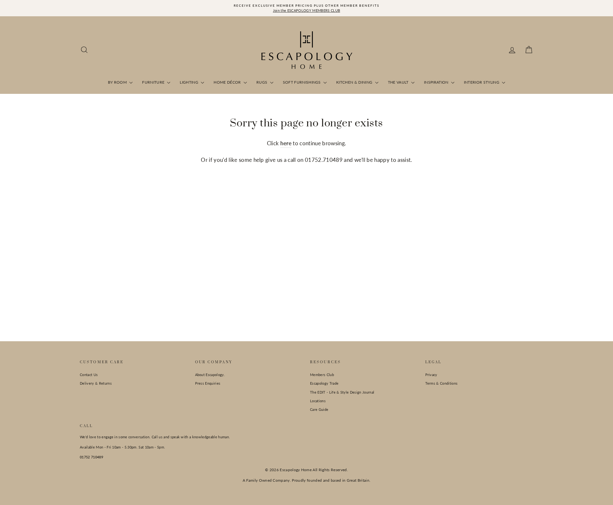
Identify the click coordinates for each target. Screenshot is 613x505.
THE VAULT (399, 82)
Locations (318, 401)
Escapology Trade (324, 383)
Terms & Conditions (441, 383)
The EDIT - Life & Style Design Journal (342, 392)
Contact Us (89, 375)
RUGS (262, 82)
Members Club (322, 375)
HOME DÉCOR (228, 82)
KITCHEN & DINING (355, 82)
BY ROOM (118, 82)
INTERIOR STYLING (482, 82)
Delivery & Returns (96, 383)
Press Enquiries (208, 383)
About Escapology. (210, 375)
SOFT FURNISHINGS (302, 82)
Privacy (431, 375)
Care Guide (319, 409)
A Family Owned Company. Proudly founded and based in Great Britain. (307, 480)
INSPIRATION (437, 82)
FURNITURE (153, 82)
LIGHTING (189, 82)
